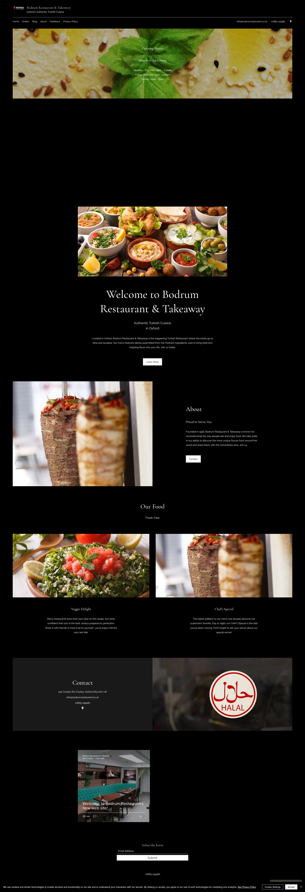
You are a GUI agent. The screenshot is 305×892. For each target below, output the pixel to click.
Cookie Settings (273, 887)
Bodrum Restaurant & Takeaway (49, 8)
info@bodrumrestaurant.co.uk (252, 21)
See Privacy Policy (247, 887)
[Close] (301, 886)
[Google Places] (290, 21)
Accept (291, 887)
